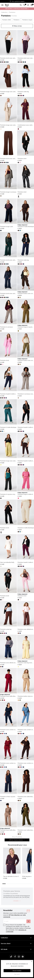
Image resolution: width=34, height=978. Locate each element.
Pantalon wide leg (23, 91)
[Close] (31, 961)
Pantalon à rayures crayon (8, 494)
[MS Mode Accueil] (7, 5)
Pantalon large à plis (6, 226)
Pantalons (12, 12)
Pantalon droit (22, 158)
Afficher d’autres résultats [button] (16, 840)
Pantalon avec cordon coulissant (10, 729)
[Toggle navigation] (2, 5)
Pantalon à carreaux (6, 327)
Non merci (17, 974)
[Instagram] (19, 956)
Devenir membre (17, 970)
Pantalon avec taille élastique (9, 696)
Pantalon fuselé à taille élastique (10, 394)
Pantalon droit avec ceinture (9, 58)
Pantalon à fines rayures (7, 796)
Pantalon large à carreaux (8, 192)
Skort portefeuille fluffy (7, 562)
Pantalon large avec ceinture (9, 91)
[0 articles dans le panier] (32, 5)
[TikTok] (11, 956)
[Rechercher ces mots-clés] (21, 5)
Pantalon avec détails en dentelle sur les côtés (14, 662)
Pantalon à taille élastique (26, 226)
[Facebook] (15, 956)
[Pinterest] (23, 956)
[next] (15, 43)
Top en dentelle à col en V (11, 876)
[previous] (1, 43)
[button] (24, 5)
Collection (4, 12)
